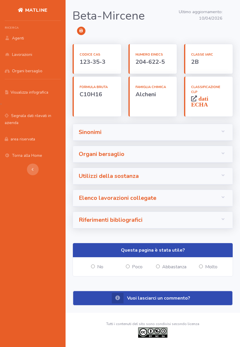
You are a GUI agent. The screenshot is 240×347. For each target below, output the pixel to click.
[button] (153, 132)
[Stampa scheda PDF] (81, 31)
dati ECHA (199, 101)
